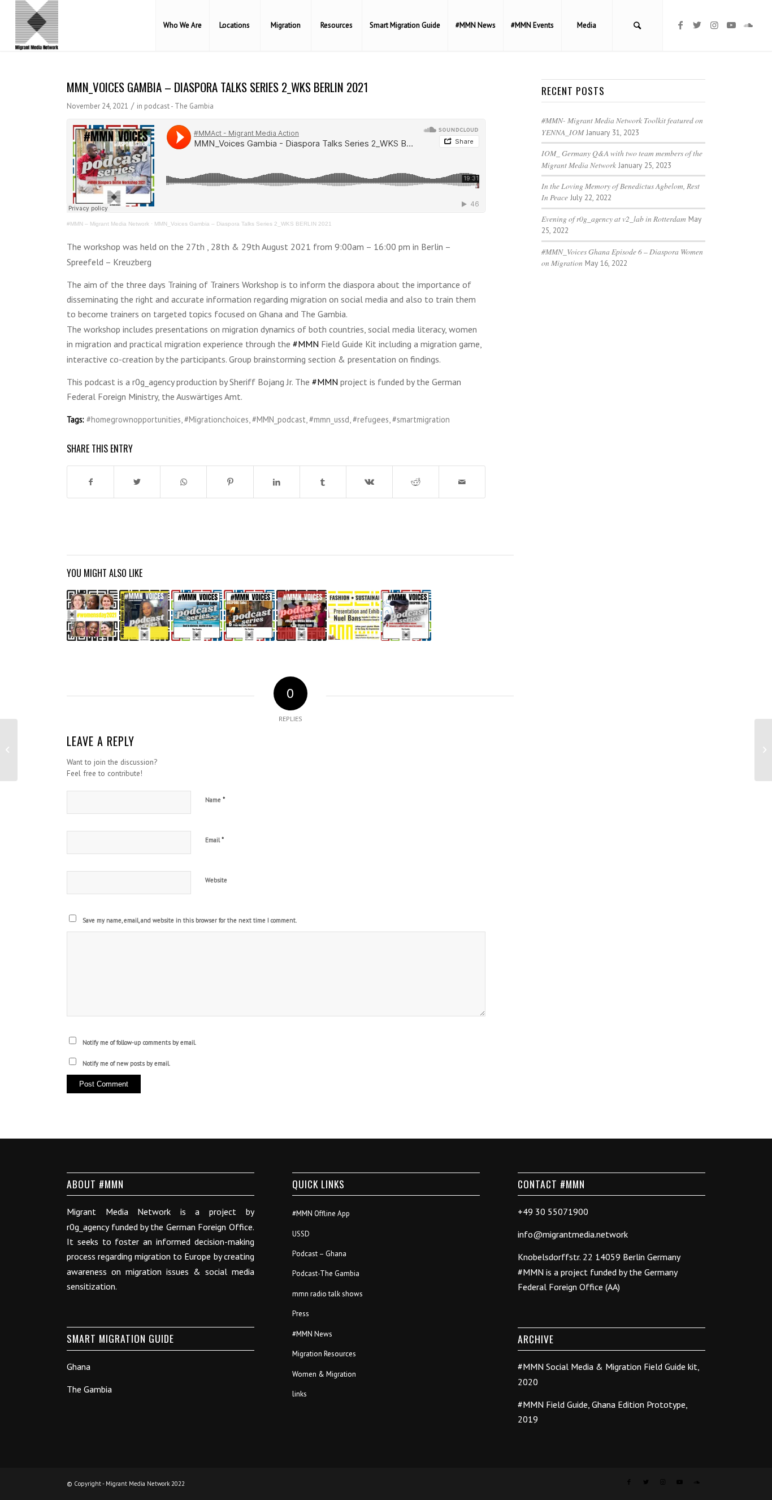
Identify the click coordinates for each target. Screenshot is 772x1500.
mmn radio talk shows (327, 1294)
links (299, 1394)
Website (216, 880)
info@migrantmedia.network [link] (573, 1234)
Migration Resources (324, 1354)
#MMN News (312, 1334)
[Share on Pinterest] (230, 482)
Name (215, 799)
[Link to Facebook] (680, 24)
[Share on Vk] (369, 482)
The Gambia (89, 1389)
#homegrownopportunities (133, 419)
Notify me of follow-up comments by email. (139, 1042)
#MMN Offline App (321, 1213)
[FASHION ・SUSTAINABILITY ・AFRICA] (353, 615)
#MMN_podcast (279, 419)
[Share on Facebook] (90, 482)
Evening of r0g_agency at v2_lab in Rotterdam (613, 218)
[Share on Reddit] (416, 482)
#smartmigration (421, 419)
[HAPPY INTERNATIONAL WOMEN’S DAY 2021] (92, 615)
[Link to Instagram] (714, 24)
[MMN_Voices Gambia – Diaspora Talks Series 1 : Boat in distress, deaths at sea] (196, 615)
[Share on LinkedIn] (277, 482)
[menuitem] (182, 25)
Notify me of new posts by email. (126, 1063)
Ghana (78, 1366)
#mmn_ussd (329, 419)
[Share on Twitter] (137, 482)
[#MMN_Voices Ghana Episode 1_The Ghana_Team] (301, 615)
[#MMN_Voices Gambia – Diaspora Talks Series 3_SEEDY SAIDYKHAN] (406, 615)
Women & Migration (324, 1374)
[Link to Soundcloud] (748, 24)
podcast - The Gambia (179, 106)
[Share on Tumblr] (323, 482)
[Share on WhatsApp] (183, 482)
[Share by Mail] (462, 482)
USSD (301, 1234)
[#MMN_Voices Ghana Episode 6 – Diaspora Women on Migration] (144, 615)
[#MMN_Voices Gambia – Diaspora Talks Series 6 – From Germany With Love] (249, 615)
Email (214, 839)
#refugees (371, 419)
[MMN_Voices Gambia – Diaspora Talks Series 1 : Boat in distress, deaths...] (9, 750)
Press (300, 1313)
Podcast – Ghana (319, 1253)
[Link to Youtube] (731, 24)
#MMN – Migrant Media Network (108, 224)
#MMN (306, 344)
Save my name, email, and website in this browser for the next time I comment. (190, 920)
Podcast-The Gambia (325, 1273)
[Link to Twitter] (697, 24)
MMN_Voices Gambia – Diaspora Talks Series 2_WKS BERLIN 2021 (243, 224)
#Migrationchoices (216, 419)
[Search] (637, 25)
